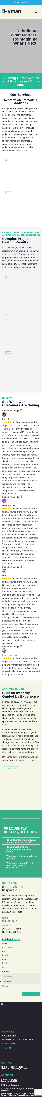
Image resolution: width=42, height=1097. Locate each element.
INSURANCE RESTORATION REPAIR (17, 1040)
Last (4, 959)
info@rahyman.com (20, 1069)
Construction (8, 976)
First (4, 951)
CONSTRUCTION (9, 1036)
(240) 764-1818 (9, 921)
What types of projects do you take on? (21, 857)
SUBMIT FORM (31, 993)
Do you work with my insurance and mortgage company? (17, 849)
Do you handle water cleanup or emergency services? (21, 841)
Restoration (7, 981)
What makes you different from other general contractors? (18, 865)
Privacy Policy (7, 1095)
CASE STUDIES (8, 1044)
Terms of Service (23, 1095)
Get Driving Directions (11, 939)
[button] (21, 841)
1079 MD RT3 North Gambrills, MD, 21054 (9, 1080)
